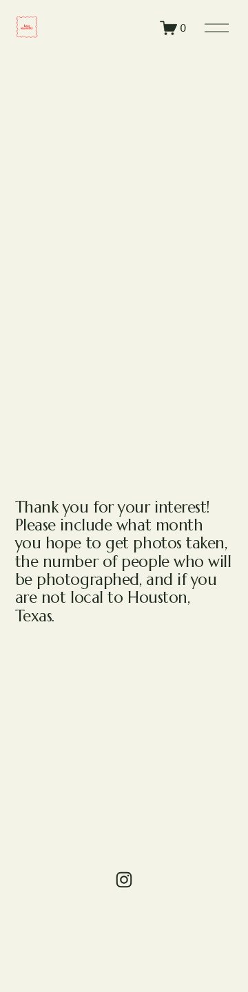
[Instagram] (124, 879)
